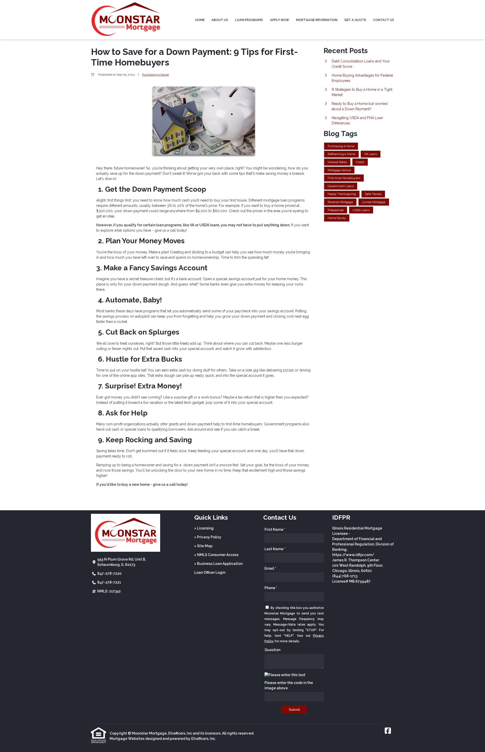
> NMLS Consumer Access (216, 555)
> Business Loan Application (218, 564)
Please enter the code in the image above (288, 685)
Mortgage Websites (127, 739)
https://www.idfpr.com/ (353, 555)
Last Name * (274, 549)
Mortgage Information (316, 20)
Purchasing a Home (155, 74)
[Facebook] (387, 731)
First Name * (274, 529)
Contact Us (383, 20)
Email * (270, 568)
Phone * (270, 588)
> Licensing (204, 528)
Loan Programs (249, 20)
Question (272, 650)
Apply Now (279, 20)
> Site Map (203, 546)
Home (200, 20)
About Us (219, 20)
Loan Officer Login (209, 572)
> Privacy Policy (207, 537)
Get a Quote (355, 20)
